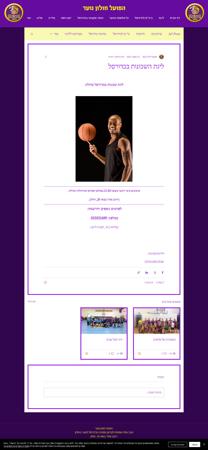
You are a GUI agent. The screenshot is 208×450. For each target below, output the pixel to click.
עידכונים (156, 34)
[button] (161, 18)
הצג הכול (32, 301)
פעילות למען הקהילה (154, 261)
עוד (56, 34)
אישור (194, 444)
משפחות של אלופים (164, 339)
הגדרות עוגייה (177, 444)
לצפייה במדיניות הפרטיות (16, 446)
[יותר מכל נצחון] (104, 321)
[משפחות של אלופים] (157, 321)
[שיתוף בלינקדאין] (146, 272)
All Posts (174, 34)
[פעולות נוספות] (46, 57)
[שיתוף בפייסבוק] (162, 272)
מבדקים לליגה (73, 34)
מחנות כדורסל (97, 34)
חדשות (140, 34)
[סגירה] (204, 444)
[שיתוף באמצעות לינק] (138, 272)
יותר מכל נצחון (114, 339)
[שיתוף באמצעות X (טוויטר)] (154, 272)
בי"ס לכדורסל (121, 34)
